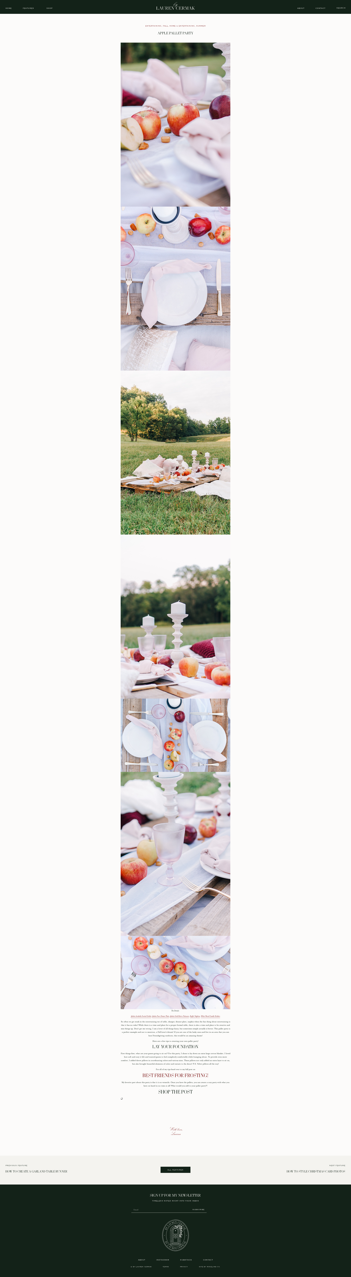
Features (28, 8)
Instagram (162, 1260)
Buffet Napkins (195, 1016)
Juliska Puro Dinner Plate (160, 1016)
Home (8, 8)
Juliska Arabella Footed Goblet (141, 1016)
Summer (201, 26)
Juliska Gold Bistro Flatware (179, 1016)
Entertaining (153, 26)
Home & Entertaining (182, 26)
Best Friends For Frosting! (175, 1076)
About (301, 8)
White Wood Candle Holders (210, 1016)
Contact (320, 8)
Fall (165, 26)
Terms (166, 1267)
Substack (186, 1260)
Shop (49, 8)
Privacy (184, 1267)
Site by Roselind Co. (209, 1267)
